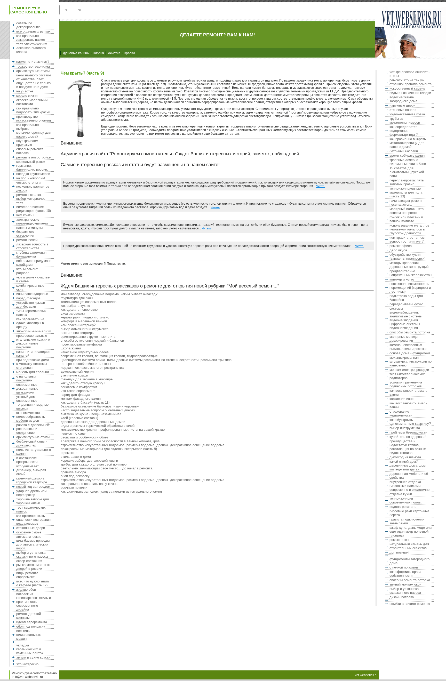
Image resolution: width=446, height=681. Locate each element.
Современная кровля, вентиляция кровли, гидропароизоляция (109, 356)
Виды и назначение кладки (410, 93)
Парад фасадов (28, 298)
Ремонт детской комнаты (28, 616)
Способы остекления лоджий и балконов (92, 340)
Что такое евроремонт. (78, 391)
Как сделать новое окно (79, 309)
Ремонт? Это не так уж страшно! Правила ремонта (410, 82)
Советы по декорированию (28, 25)
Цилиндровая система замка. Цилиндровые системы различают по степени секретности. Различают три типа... (148, 360)
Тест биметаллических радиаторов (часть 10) (33, 207)
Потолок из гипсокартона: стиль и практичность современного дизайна (33, 601)
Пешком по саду (73, 433)
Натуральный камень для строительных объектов (409, 546)
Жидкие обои (26, 589)
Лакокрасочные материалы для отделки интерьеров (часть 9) (109, 449)
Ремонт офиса (400, 246)
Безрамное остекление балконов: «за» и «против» (100, 406)
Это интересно (27, 664)
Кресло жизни (26, 96)
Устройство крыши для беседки (30, 304)
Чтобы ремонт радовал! (27, 271)
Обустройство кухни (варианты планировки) (407, 256)
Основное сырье (28, 532)
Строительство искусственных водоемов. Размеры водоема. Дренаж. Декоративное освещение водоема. (143, 445)
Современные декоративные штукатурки (27, 388)
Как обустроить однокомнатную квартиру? (410, 422)
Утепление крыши (74, 375)
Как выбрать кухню (75, 306)
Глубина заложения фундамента (31, 254)
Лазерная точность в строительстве (32, 246)
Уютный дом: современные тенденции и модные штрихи (32, 402)
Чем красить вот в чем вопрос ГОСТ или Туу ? (407, 239)
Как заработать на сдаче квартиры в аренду (30, 323)
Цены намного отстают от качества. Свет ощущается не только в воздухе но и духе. (33, 81)
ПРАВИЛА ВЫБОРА (73, 472)
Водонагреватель (402, 507)
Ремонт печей (26, 240)
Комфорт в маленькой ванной (84, 321)
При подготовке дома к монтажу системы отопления (32, 364)
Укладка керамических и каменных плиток (29, 649)
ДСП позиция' (399, 552)
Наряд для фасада (75, 395)
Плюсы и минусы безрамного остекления (29, 231)
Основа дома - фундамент (409, 353)
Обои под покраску (30, 626)
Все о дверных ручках (33, 31)
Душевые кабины (76, 53)
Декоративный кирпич (77, 371)
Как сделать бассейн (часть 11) (85, 402)
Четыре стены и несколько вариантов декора (32, 186)
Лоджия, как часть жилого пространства (92, 368)
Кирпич (98, 53)
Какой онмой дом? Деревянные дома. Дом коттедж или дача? (407, 465)
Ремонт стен (399, 540)
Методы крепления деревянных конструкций (408, 265)
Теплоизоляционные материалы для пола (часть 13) (405, 192)
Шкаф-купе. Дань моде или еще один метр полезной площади (410, 531)
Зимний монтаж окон (405, 584)
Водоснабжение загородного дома (403, 99)
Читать (320, 186)
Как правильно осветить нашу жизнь (89, 484)
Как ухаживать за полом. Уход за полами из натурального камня (111, 491)
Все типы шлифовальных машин (28, 634)
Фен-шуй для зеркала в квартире (87, 379)
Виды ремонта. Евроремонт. (27, 575)
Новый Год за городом (33, 486)
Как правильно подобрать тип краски (33, 110)
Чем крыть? (25, 215)
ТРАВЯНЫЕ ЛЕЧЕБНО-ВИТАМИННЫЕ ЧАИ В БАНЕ (407, 162)
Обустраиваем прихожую (27, 143)
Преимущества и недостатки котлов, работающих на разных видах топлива (407, 447)
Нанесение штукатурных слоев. (85, 352)
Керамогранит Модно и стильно (85, 317)
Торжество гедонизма (33, 66)
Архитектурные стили (33, 71)
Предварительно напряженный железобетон (410, 273)
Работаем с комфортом (79, 387)
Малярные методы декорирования (403, 338)
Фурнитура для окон (77, 298)
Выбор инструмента (404, 428)
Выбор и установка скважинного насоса (32, 554)
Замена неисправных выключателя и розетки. (408, 347)
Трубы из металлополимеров (404, 120)
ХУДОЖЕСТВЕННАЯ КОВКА (407, 114)
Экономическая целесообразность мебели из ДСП (30, 416)
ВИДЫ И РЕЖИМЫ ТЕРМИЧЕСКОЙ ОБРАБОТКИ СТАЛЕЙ (97, 426)
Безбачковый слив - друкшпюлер (31, 443)
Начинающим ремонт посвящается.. (405, 202)
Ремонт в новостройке (33, 157)
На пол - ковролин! (30, 178)
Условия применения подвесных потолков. (406, 384)
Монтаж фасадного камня (81, 398)
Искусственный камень (407, 88)
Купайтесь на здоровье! (407, 437)
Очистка (114, 53)
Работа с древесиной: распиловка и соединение (33, 429)
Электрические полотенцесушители (32, 221)
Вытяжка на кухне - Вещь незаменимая (91, 414)
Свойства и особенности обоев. (85, 437)
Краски (129, 53)
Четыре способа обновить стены (86, 364)
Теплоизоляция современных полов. (89, 302)
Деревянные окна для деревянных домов (93, 422)
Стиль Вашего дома (76, 457)
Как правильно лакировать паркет (30, 38)
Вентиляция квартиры (77, 333)
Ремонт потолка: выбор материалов (30, 197)
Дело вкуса (398, 250)
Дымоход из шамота (405, 457)
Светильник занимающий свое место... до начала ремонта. (107, 468)
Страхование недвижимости (400, 413)
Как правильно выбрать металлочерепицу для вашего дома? (33, 130)
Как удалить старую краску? (83, 383)
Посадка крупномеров (33, 174)
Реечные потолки (74, 488)
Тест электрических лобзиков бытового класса (31, 48)
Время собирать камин (407, 155)
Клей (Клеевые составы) (79, 418)
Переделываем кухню (406, 304)
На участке (24, 91)
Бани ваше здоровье (32, 294)
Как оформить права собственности (405, 574)
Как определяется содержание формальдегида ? (403, 131)
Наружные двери (402, 105)
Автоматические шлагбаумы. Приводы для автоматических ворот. (33, 542)
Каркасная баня (401, 399)
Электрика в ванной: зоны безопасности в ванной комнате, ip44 (110, 441)
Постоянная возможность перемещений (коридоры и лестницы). (410, 287)
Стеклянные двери (30, 528)
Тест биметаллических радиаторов (407, 376)
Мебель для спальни (32, 372)
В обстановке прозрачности (26, 460)
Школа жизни (71, 348)
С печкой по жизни (403, 567)
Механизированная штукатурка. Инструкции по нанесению (410, 361)
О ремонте (68, 453)
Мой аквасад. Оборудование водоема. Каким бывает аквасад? (109, 294)
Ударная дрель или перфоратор (31, 493)
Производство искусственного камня (33, 118)
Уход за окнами (73, 313)
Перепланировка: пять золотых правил (406, 182)
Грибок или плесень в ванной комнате (406, 219)
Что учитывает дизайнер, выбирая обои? (31, 470)
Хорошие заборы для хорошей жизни (32, 501)
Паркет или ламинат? (32, 61)
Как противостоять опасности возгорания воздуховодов (33, 519)
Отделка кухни (400, 494)
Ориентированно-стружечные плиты (88, 337)
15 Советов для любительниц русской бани (406, 172)
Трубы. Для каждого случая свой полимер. (94, 464)
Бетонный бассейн (403, 151)
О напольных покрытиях (26, 378)
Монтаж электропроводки (409, 370)
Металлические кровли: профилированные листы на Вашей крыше (113, 429)
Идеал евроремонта (31, 622)
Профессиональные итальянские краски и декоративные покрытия (33, 341)
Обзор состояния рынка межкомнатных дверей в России (33, 565)
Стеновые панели (402, 110)
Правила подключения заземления (406, 521)
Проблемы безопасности (408, 432)
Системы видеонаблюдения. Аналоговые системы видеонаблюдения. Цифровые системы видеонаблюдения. (405, 318)
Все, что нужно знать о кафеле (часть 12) (32, 583)
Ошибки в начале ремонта (409, 604)
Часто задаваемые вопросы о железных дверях (98, 410)
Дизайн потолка (401, 597)
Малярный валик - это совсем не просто (406, 211)
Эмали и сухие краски (33, 657)
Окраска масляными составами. (31, 102)
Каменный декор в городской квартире (31, 480)
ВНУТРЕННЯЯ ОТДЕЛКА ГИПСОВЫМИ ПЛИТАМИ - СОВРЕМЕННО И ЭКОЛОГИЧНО (409, 486)
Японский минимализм (33, 331)
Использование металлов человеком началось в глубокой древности (409, 229)
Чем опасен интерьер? (78, 325)
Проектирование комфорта (81, 344)
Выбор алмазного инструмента (84, 329)
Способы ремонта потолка (409, 332)
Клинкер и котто (401, 279)
